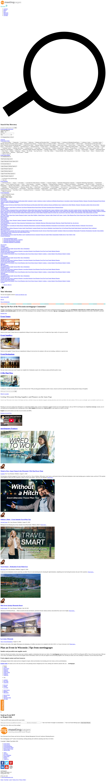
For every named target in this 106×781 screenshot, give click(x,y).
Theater (88, 215)
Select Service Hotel (94, 204)
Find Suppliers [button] (4, 217)
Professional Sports (29, 212)
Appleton (5, 680)
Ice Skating (102, 211)
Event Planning (36, 251)
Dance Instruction (92, 210)
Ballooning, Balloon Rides (28, 210)
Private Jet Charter (44, 234)
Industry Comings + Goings (44, 253)
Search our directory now (21, 294)
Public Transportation (54, 234)
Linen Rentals (56, 228)
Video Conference (92, 228)
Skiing (49, 212)
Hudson (5, 686)
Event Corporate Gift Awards (13, 230)
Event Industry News (13, 253)
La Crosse (5, 687)
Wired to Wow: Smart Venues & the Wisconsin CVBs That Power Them (22, 471)
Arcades (20, 210)
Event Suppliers (6, 335)
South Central (6, 672)
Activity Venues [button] (4, 208)
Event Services (6, 745)
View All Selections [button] (5, 302)
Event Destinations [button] (5, 192)
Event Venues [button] (4, 199)
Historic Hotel (20, 204)
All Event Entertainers (6, 223)
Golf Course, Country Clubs (27, 211)
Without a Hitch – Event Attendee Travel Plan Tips (16, 519)
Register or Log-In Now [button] (6, 413)
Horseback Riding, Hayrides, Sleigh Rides (78, 211)
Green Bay (5, 682)
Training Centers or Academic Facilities (10, 202)
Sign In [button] (2, 299)
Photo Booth (67, 223)
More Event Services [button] (5, 229)
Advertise (5, 754)
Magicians (43, 223)
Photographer (77, 230)
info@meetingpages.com (7, 777)
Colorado (5, 9)
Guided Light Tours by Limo (55, 211)
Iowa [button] (2, 255)
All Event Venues (5, 201)
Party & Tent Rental (63, 228)
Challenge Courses (59, 210)
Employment (6, 756)
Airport (15, 234)
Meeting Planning (56, 251)
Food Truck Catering (37, 220)
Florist (48, 230)
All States (5, 15)
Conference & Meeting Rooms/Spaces (55, 201)
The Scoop (10, 251)
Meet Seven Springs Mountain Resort (12, 605)
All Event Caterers (5, 220)
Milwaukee (6, 692)
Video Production (5, 232)
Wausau (5, 696)
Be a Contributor (7, 755)
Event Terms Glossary (33, 253)
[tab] (53, 6)
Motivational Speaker (51, 223)
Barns (11, 215)
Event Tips (42, 251)
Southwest (5, 675)
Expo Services (44, 228)
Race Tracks (36, 212)
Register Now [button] (4, 313)
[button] (4, 6)
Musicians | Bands (60, 223)
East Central (6, 668)
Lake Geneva (6, 690)
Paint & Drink (17, 212)
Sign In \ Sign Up (7, 284)
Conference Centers (41, 201)
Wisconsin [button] (3, 273)
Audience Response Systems (15, 228)
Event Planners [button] (4, 224)
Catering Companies (21, 220)
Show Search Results (85, 722)
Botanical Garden (23, 215)
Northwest (5, 671)
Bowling (49, 210)
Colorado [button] (3, 246)
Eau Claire (5, 681)
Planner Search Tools (8, 748)
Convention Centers (68, 201)
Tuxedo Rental (84, 228)
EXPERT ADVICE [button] (5, 250)
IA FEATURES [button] (4, 256)
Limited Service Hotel (66, 204)
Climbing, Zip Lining (68, 210)
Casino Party (14, 223)
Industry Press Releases (56, 253)
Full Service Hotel (13, 204)
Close (10, 197)
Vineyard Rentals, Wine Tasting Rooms (84, 212)
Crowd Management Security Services (38, 230)
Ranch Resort (38, 207)
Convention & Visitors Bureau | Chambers (13, 239)
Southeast (5, 673)
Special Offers (17, 248)
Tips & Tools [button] (3, 244)
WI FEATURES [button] (4, 274)
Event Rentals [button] (4, 226)
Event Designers (61, 225)
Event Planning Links (23, 253)
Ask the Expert (4, 251)
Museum (72, 215)
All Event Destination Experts (10, 238)
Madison (5, 691)
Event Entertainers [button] (5, 221)
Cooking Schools (77, 210)
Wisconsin (5, 14)
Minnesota (5, 12)
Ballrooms (11, 201)
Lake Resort (24, 207)
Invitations (60, 230)
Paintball (22, 212)
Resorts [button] (2, 206)
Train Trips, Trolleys (69, 212)
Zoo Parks (95, 212)
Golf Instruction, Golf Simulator (41, 211)
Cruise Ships (85, 210)
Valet (74, 234)
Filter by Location (5, 393)
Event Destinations (7, 354)
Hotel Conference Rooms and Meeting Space (50, 204)
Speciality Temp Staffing (98, 230)
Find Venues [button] (3, 198)
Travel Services (89, 225)
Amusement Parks (14, 210)
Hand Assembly (53, 230)
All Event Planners (5, 225)
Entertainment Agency (30, 223)
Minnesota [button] (3, 264)
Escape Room (12, 211)
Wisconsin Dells (7, 697)
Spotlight (3, 473)
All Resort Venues (5, 207)
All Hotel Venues (4, 204)
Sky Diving (53, 212)
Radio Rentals (78, 228)
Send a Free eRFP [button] (5, 297)
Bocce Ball (43, 210)
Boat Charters (38, 210)
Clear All (3, 139)
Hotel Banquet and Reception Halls (32, 204)
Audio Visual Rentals (27, 228)
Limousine (37, 234)
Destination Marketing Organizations (11, 242)
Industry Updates (66, 253)
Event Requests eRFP (8, 747)
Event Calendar (4, 253)
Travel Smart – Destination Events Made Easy (14, 566)
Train (67, 234)
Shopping (45, 212)
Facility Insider (10, 248)
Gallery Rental (53, 215)
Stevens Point (6, 695)
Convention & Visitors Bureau (16, 225)
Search (2, 197)
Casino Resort (12, 207)
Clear (7, 197)
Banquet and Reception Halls (20, 201)
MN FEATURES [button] (5, 265)
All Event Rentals (5, 228)
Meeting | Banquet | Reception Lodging (81, 204)
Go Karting (18, 211)
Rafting (41, 212)
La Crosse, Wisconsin (7, 639)
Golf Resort (18, 207)
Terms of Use (15, 779)
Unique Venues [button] (4, 214)
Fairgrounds (76, 201)
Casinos (52, 210)
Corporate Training (24, 230)
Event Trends (48, 251)
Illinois (5, 10)
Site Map (6, 779)
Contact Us (6, 759)
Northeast (5, 669)
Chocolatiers (29, 220)
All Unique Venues (5, 215)
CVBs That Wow (7, 373)
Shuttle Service (62, 234)
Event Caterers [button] (4, 219)
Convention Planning (28, 251)
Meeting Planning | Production (79, 225)
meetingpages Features (9, 428)
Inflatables (38, 223)
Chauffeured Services (30, 234)
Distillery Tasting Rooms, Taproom (41, 215)
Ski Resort (44, 207)
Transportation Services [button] (6, 233)
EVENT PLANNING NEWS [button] (7, 252)
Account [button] (2, 282)
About (4, 752)
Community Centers (32, 201)
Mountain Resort (31, 207)
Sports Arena (83, 215)
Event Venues (6, 316)
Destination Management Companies (32, 225)
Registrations (89, 230)
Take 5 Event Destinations (7, 641)
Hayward (5, 685)
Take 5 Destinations (25, 248)
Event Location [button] (7, 129)
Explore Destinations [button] (5, 236)
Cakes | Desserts (13, 220)
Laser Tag (11, 212)
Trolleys (71, 234)
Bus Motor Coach (21, 234)
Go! (15, 127)
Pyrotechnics (83, 230)
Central (5, 667)
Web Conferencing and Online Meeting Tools (19, 232)
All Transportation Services (7, 234)
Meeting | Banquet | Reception (86, 201)
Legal (10, 779)
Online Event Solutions (68, 230)
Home (2, 779)
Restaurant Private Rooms (99, 201)
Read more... (50, 477)
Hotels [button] (2, 203)
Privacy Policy (22, 779)
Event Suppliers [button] (4, 181)
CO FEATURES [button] (4, 247)
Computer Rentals (36, 228)
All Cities (5, 699)
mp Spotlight (3, 248)
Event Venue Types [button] (5, 140)
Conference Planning (18, 251)
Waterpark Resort (59, 207)
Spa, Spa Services (61, 212)
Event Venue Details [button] (5, 155)
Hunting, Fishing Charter (94, 211)
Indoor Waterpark (5, 212)
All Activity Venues (5, 210)
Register (5, 757)
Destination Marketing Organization (49, 225)
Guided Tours (65, 211)
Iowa (4, 11)
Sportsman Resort (51, 207)
